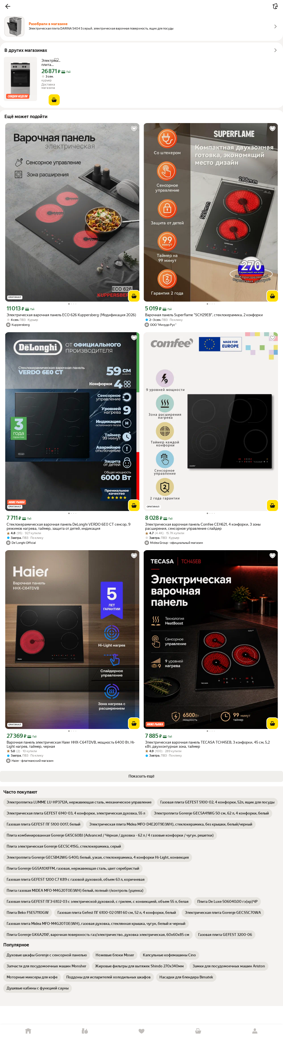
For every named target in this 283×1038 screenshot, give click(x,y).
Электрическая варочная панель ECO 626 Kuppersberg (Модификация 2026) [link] (71, 315)
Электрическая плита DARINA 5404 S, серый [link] (51, 62)
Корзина (198, 1031)
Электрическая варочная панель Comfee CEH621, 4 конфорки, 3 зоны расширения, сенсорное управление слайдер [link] (203, 526)
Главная (28, 1031)
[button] (7, 6)
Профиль (254, 1031)
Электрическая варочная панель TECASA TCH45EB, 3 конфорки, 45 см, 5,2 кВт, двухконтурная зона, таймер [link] (207, 744)
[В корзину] (54, 100)
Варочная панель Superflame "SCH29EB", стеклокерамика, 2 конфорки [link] (204, 315)
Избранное (141, 1031)
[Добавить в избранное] (134, 128)
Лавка (85, 1031)
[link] (79, 802)
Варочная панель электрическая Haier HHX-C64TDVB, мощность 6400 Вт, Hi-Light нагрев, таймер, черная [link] (71, 744)
